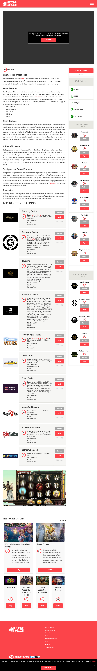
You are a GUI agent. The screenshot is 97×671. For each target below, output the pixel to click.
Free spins (37, 97)
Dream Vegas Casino (31, 335)
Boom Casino (28, 378)
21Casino (26, 261)
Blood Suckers (84, 180)
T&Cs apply (59, 221)
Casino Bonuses (50, 630)
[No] (95, 665)
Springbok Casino (84, 351)
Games (47, 636)
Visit (59, 217)
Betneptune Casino (31, 450)
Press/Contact (49, 647)
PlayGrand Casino (30, 295)
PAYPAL (33, 239)
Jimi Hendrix (84, 215)
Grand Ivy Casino (29, 211)
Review (59, 212)
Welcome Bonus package (39, 338)
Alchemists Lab (84, 145)
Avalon (84, 232)
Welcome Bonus (36, 215)
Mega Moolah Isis (84, 250)
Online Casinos (49, 627)
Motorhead (84, 132)
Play (18, 570)
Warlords (84, 163)
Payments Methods (51, 638)
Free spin (52, 183)
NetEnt (23, 78)
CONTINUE (48, 668)
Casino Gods (28, 355)
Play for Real (80, 71)
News (46, 641)
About (47, 644)
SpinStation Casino (31, 428)
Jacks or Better (84, 197)
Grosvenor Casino (30, 232)
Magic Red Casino (30, 407)
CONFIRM (48, 39)
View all (63, 520)
